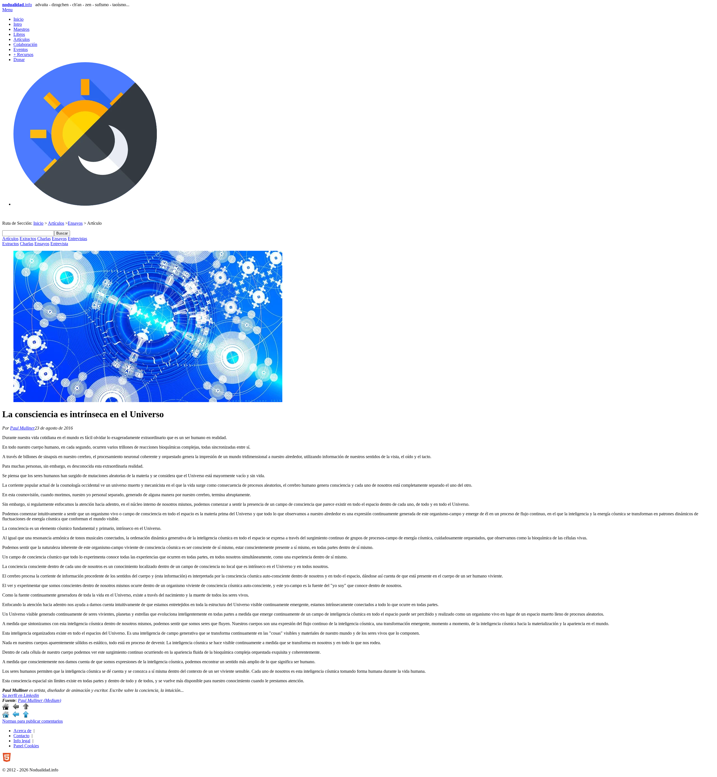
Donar (19, 59)
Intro (17, 24)
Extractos (28, 238)
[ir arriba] (25, 708)
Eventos (20, 49)
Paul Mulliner (22, 428)
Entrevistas (77, 238)
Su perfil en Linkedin (20, 695)
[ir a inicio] (5, 708)
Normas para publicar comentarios (32, 721)
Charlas (44, 238)
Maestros (21, 29)
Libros (19, 34)
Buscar (62, 233)
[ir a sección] (15, 708)
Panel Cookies (26, 745)
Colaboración (25, 44)
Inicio (18, 19)
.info (17, 4)
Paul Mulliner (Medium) (39, 700)
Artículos (21, 39)
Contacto (21, 735)
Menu (7, 9)
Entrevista (59, 243)
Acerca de (22, 730)
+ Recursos (23, 54)
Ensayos (75, 223)
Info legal (21, 740)
